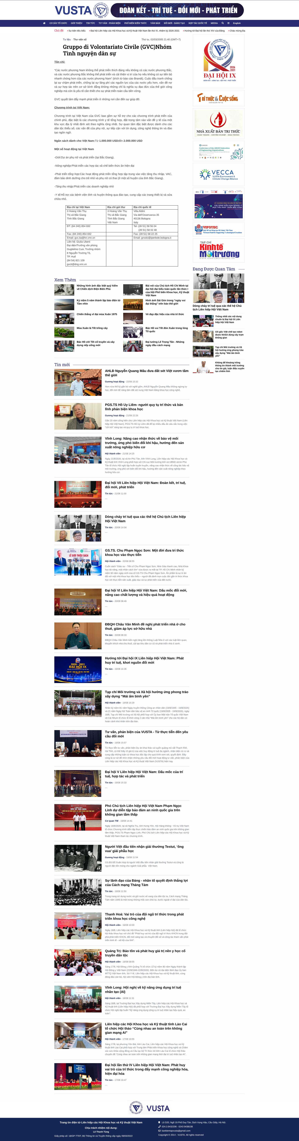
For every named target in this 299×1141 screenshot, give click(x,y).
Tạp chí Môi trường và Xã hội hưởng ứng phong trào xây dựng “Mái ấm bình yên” (229, 351)
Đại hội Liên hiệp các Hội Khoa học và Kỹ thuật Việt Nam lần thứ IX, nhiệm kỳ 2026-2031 (130, 30)
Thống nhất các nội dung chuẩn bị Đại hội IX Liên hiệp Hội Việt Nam (228, 319)
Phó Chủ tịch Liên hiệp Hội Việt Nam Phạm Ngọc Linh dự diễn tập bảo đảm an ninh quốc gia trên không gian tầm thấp (143, 810)
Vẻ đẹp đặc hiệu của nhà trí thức (165, 314)
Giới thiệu (76, 23)
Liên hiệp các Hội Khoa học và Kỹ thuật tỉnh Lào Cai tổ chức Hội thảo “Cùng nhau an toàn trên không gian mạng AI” (146, 1028)
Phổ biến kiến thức (135, 23)
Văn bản (155, 23)
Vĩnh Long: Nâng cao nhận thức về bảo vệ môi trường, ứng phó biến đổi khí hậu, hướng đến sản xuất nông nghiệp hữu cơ (144, 443)
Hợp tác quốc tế (198, 23)
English (237, 23)
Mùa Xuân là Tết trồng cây (92, 328)
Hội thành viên (113, 453)
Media (214, 23)
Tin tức (90, 23)
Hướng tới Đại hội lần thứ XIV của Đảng (200, 30)
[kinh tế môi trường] (219, 250)
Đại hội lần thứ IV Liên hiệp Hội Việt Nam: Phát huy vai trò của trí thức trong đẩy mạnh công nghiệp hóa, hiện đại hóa (146, 1069)
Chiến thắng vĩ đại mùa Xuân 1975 (97, 314)
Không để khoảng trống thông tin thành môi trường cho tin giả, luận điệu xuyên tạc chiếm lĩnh (229, 366)
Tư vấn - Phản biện (109, 23)
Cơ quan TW (111, 821)
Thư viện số (80, 39)
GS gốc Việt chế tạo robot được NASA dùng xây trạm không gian (229, 334)
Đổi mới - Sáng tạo (174, 23)
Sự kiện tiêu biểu (72, 30)
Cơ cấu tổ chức (58, 23)
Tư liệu (67, 39)
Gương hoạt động (114, 381)
